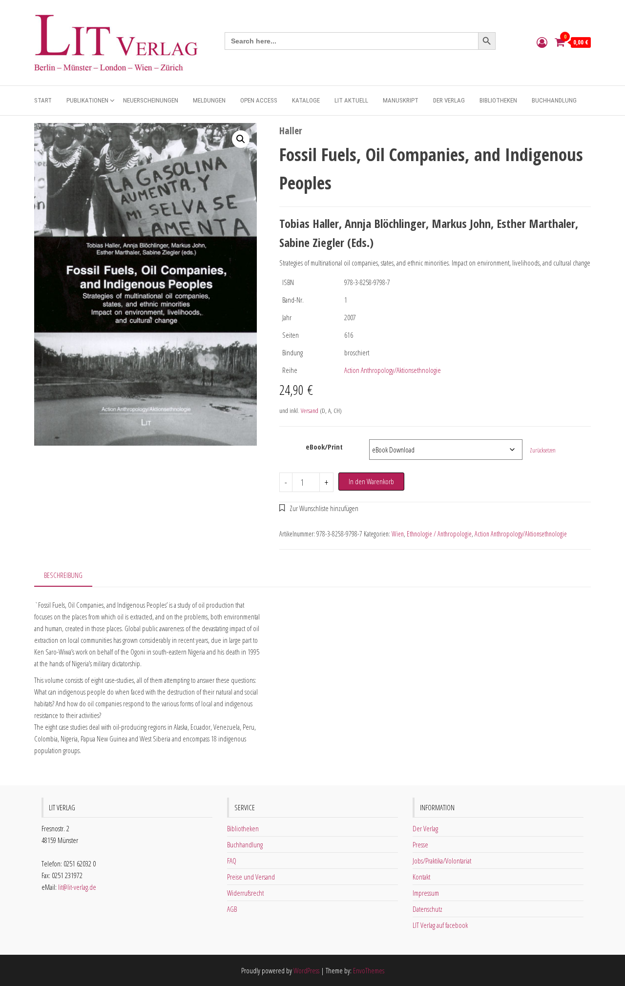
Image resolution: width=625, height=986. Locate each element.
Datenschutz (427, 909)
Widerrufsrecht (245, 893)
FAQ (231, 860)
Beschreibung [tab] (63, 575)
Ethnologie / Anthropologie (439, 533)
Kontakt (421, 877)
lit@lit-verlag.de (77, 887)
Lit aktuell (351, 100)
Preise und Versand (251, 877)
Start (43, 100)
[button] (241, 139)
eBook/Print (324, 447)
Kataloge (306, 100)
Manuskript (400, 100)
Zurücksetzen (543, 450)
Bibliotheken (498, 100)
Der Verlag (449, 100)
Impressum (426, 893)
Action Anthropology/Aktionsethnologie (392, 370)
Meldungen (209, 100)
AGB (232, 909)
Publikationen (87, 100)
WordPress (306, 970)
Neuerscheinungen (150, 100)
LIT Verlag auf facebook (440, 925)
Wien (398, 533)
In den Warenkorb (371, 481)
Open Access (258, 100)
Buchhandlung (554, 100)
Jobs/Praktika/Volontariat (442, 860)
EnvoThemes (368, 970)
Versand (309, 410)
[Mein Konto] (542, 42)
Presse (420, 844)
